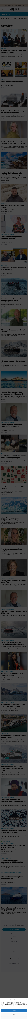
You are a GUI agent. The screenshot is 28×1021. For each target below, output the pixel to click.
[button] (26, 999)
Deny (14, 1014)
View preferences (14, 1017)
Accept (14, 1010)
